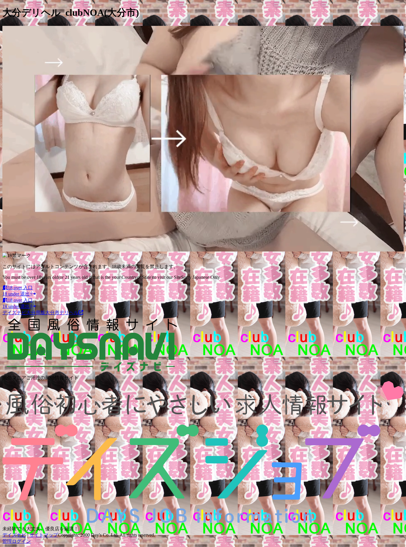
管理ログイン (16, 541)
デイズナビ (14, 534)
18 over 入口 (20, 287)
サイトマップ (43, 534)
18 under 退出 (16, 293)
